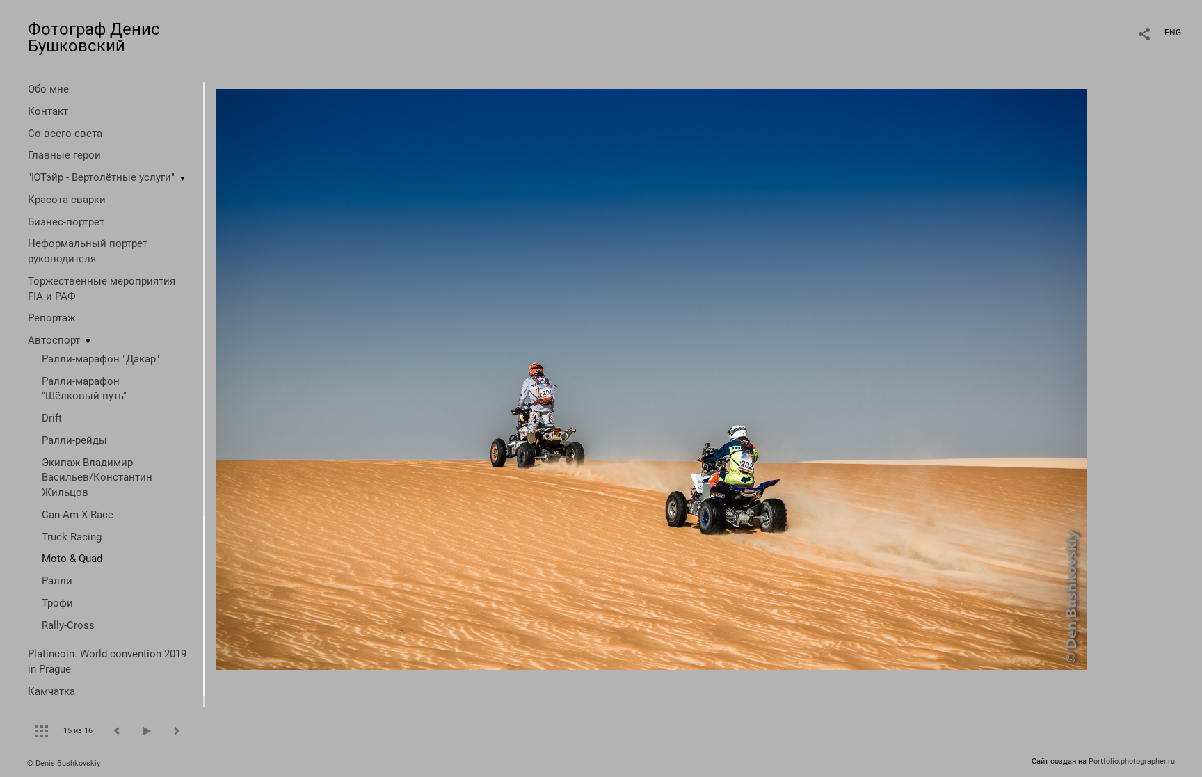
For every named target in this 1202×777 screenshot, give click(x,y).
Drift (52, 418)
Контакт (48, 111)
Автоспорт (54, 340)
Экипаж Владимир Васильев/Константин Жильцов (97, 477)
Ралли (57, 581)
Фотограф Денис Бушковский (94, 37)
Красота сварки (67, 199)
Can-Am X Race (77, 514)
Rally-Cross (68, 625)
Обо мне (48, 89)
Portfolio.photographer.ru (1132, 761)
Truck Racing (72, 537)
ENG (1172, 33)
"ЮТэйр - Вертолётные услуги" (101, 177)
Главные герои (64, 155)
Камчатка (51, 691)
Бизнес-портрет (66, 222)
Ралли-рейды (74, 440)
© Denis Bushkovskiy (63, 763)
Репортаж (51, 318)
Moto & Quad (72, 558)
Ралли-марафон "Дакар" (100, 359)
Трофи (57, 603)
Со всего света (65, 133)
